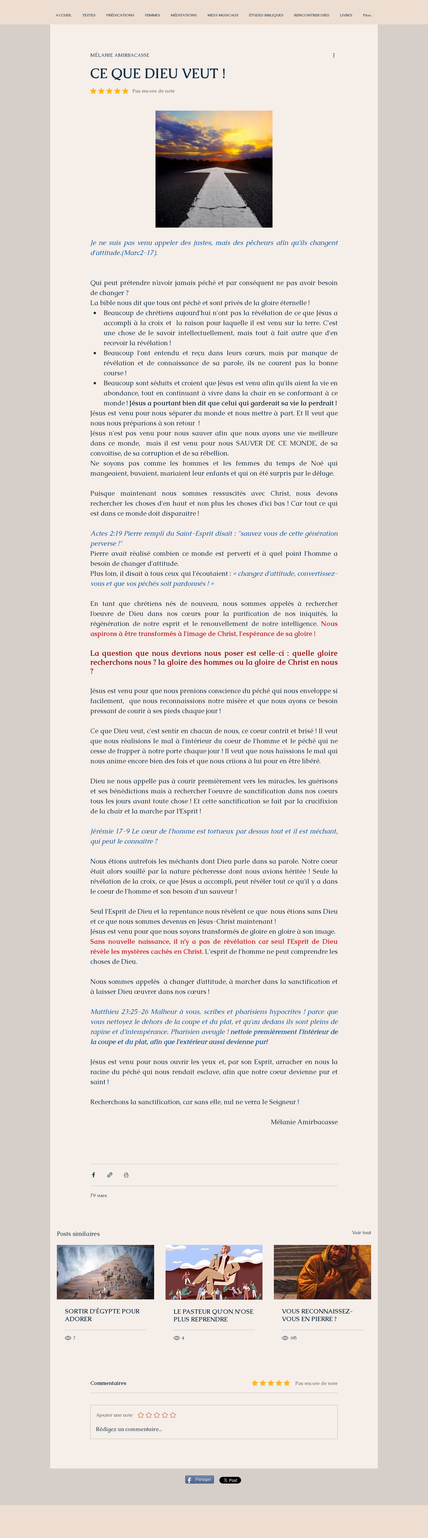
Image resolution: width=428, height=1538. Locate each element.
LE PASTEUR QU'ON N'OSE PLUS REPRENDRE (213, 1315)
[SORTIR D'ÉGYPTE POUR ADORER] (105, 1272)
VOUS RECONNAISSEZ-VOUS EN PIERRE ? (317, 1315)
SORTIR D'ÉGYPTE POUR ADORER (102, 1315)
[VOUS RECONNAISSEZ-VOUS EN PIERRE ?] (322, 1272)
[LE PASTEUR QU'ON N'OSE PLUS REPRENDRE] (214, 1272)
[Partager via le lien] (110, 1175)
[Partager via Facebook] (93, 1175)
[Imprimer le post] (126, 1175)
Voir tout (361, 1233)
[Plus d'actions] (334, 55)
